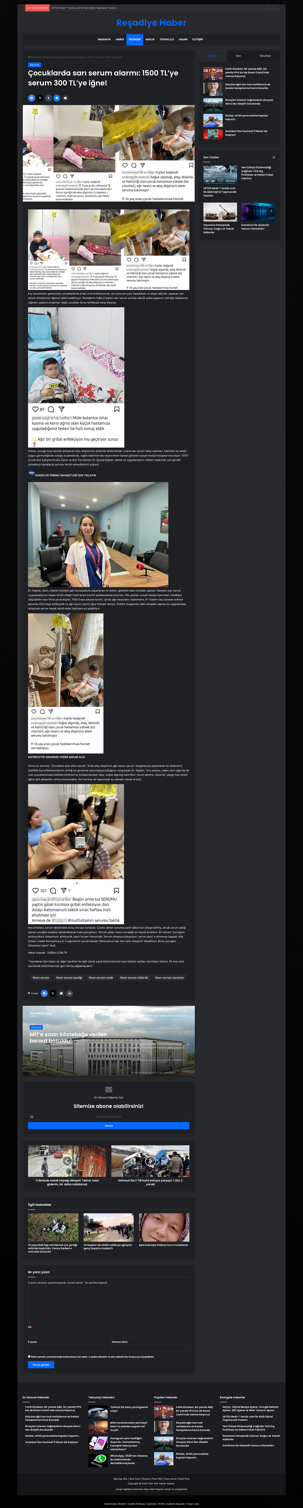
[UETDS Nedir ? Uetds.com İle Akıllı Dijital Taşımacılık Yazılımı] (220, 175)
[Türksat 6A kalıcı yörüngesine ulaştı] (98, 1412)
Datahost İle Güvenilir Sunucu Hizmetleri (255, 226)
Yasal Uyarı (193, 1503)
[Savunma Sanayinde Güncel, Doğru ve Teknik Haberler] (220, 212)
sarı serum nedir (102, 977)
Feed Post (184, 1478)
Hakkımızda (110, 1503)
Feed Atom (170, 1478)
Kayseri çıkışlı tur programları (171, 1489)
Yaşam (183, 39)
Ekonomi (135, 39)
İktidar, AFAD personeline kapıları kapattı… (192, 1455)
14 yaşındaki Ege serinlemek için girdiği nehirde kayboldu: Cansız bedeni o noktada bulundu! (52, 1248)
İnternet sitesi (119, 1341)
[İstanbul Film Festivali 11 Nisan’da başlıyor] (213, 134)
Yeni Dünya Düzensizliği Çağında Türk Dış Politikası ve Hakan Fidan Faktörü (92, 7)
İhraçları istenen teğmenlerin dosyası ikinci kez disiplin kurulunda (249, 101)
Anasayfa (104, 39)
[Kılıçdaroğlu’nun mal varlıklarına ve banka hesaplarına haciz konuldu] (213, 89)
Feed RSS (157, 1478)
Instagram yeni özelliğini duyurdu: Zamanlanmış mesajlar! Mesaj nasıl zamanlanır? (126, 1444)
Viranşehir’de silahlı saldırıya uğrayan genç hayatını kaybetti (108, 1246)
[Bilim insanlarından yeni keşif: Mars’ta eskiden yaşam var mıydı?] (98, 1427)
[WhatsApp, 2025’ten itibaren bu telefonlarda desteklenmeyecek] (98, 1460)
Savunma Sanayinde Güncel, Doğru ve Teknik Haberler (218, 228)
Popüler (212, 55)
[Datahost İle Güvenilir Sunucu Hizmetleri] (258, 212)
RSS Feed (135, 1478)
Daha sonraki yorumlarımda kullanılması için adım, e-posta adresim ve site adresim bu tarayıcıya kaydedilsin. (92, 1356)
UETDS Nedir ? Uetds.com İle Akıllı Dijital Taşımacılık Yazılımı (219, 191)
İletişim (197, 39)
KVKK (161, 1503)
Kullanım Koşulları (175, 1503)
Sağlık (150, 39)
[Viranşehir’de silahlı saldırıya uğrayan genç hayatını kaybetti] (109, 1227)
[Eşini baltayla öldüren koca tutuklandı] (164, 1227)
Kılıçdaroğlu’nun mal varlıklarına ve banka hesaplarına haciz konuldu (247, 86)
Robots (146, 1478)
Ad (30, 1327)
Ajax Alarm (150, 1489)
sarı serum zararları (170, 977)
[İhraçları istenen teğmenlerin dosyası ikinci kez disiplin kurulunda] (213, 104)
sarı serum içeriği (70, 977)
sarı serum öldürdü (135, 977)
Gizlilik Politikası (136, 1503)
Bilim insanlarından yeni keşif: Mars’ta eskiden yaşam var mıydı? (129, 1426)
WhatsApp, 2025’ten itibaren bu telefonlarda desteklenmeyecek (129, 1459)
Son (238, 55)
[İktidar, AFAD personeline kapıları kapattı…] (213, 120)
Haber (120, 39)
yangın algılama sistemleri (129, 1489)
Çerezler (151, 1503)
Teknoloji (167, 39)
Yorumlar (265, 55)
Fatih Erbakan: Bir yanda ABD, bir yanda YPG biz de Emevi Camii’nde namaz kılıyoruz (247, 72)
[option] (109, 1041)
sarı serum (42, 977)
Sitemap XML (120, 1478)
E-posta (33, 1341)
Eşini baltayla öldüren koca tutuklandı (163, 1245)
